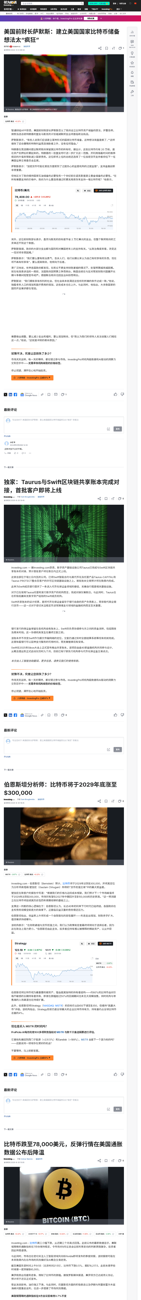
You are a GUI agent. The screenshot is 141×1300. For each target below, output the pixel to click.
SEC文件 (123, 13)
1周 (22, 205)
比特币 (66, 883)
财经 (67, 13)
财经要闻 (29, 13)
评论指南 (7, 436)
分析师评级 (102, 13)
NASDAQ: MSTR (52, 1005)
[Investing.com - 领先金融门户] (10, 3)
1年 (40, 205)
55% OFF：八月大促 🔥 (99, 3)
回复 (9, 453)
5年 (45, 205)
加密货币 (74, 13)
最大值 (51, 205)
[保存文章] (106, 48)
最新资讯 (9, 13)
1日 (17, 205)
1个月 (27, 205)
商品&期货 (50, 13)
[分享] (99, 48)
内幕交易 (92, 13)
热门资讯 (20, 13)
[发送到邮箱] (56, 394)
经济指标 (59, 13)
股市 (36, 13)
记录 (115, 13)
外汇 (42, 13)
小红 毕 (12, 442)
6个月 (34, 205)
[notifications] (130, 3)
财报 (110, 13)
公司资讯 (83, 13)
